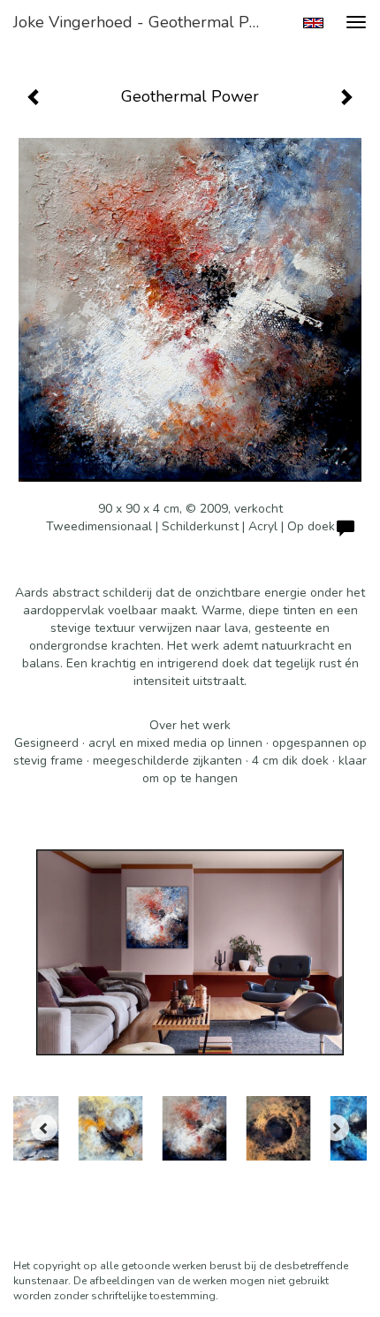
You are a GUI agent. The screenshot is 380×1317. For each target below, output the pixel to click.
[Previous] (44, 1128)
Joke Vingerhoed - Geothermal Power (144, 22)
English (313, 23)
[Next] (336, 1128)
